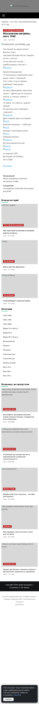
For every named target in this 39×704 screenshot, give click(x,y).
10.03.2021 (11, 40)
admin (5, 40)
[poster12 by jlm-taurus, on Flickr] (7, 100)
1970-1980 (7, 30)
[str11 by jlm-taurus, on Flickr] (6, 134)
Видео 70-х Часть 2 (10, 328)
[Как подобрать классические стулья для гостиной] (19, 517)
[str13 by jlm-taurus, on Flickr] (6, 128)
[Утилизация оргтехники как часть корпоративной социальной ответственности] (19, 440)
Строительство (9, 358)
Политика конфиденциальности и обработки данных (19, 596)
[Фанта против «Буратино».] (19, 252)
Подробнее (17, 695)
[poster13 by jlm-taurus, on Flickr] (7, 115)
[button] (3, 15)
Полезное (7, 350)
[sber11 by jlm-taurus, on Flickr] (7, 146)
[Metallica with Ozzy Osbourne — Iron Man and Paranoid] (19, 480)
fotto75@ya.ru (19, 604)
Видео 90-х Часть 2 (10, 337)
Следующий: (18, 188)
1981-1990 (7, 320)
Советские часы (9, 354)
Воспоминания (18, 30)
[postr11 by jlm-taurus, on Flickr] (7, 68)
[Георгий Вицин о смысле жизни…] (19, 286)
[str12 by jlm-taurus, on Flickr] (6, 121)
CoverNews (13, 587)
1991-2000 (7, 324)
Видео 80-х (7, 333)
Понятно (8, 699)
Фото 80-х (7, 371)
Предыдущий (15, 178)
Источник (7, 166)
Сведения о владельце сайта (13, 599)
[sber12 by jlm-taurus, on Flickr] (7, 149)
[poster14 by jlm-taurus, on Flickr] (7, 87)
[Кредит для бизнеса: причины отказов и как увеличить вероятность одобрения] (19, 555)
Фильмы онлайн (9, 363)
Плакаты (6, 346)
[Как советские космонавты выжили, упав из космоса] (19, 216)
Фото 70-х (7, 367)
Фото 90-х (7, 376)
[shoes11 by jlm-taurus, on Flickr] (7, 140)
